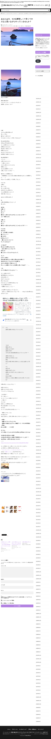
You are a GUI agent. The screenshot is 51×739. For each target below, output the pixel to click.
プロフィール (14, 729)
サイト (2, 590)
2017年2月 (38, 272)
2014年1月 (38, 401)
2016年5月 (38, 303)
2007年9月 (38, 665)
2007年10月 (38, 662)
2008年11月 (38, 617)
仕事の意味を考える (26, 541)
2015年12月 (38, 321)
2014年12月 (38, 363)
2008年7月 (38, 631)
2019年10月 (38, 161)
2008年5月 (38, 637)
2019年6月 (38, 175)
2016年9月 (38, 290)
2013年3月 (38, 436)
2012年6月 (38, 467)
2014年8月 (38, 376)
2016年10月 (38, 286)
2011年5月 (38, 512)
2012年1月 (38, 484)
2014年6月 (38, 383)
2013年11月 (38, 408)
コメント (3, 565)
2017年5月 (38, 262)
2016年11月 (38, 283)
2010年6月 (38, 550)
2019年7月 (38, 171)
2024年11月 (38, 102)
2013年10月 (38, 411)
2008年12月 (38, 613)
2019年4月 (38, 182)
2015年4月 (38, 349)
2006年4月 (38, 721)
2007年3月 (38, 686)
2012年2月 (38, 481)
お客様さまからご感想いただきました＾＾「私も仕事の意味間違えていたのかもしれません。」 (5, 544)
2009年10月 (38, 578)
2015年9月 (38, 331)
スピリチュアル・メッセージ (12, 13)
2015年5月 (38, 345)
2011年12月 (38, 488)
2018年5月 (38, 220)
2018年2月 (38, 230)
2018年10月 (38, 203)
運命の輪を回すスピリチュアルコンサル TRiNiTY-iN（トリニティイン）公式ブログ (25, 5)
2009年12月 (38, 571)
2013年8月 (38, 418)
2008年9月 (38, 624)
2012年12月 (38, 446)
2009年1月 (38, 610)
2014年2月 (38, 397)
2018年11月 (38, 199)
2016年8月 (38, 293)
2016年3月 (38, 310)
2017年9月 (38, 248)
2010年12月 (38, 530)
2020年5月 (38, 136)
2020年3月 (38, 143)
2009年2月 (38, 606)
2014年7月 (38, 380)
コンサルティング (22, 729)
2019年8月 (38, 168)
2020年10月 (38, 119)
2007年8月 (38, 669)
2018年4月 (38, 223)
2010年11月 (38, 533)
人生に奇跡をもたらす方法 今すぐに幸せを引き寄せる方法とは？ (16, 543)
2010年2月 (38, 564)
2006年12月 (38, 697)
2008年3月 (38, 644)
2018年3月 (38, 227)
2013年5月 (38, 429)
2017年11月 (38, 241)
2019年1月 (38, 192)
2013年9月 (38, 415)
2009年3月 (38, 603)
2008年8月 (38, 627)
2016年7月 (38, 296)
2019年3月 (38, 185)
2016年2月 (38, 314)
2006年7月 (38, 711)
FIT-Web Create (44, 733)
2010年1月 (38, 568)
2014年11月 (38, 366)
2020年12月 (38, 112)
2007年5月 (38, 679)
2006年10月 (38, 704)
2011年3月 (38, 519)
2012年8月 (38, 460)
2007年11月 (38, 658)
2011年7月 (38, 505)
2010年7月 (38, 547)
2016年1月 (38, 317)
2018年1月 (38, 234)
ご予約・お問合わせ (32, 729)
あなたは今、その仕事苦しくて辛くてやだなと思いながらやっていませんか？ (33, 13)
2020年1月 (38, 150)
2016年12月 (38, 279)
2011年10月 (38, 495)
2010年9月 (38, 540)
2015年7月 (38, 338)
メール (3, 584)
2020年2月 (38, 147)
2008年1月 (38, 651)
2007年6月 (38, 676)
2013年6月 (38, 425)
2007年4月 (38, 683)
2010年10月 (38, 537)
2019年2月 (38, 189)
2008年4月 (38, 641)
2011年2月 (38, 523)
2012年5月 (38, 470)
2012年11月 (38, 450)
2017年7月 (38, 255)
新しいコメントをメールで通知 (7, 600)
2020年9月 (38, 122)
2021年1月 (38, 109)
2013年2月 (38, 439)
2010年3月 (38, 561)
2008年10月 (38, 620)
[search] (48, 10)
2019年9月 (38, 164)
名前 (2, 579)
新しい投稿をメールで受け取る (7, 603)
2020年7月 (38, 129)
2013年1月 (38, 443)
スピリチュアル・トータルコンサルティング (12, 449)
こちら (45, 45)
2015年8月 (38, 335)
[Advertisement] (17, 59)
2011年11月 (38, 491)
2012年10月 (38, 453)
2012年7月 (38, 463)
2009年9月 (38, 582)
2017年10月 (38, 244)
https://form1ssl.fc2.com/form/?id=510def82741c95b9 (14, 442)
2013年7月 (38, 422)
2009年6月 (38, 592)
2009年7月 (38, 589)
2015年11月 (38, 324)
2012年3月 (38, 477)
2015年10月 (38, 328)
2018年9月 (38, 206)
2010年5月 (38, 554)
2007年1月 (38, 693)
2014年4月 (38, 390)
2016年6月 (38, 300)
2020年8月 (38, 126)
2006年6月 (38, 714)
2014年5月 (38, 387)
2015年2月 (38, 356)
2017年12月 (38, 237)
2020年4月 (38, 140)
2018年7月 (38, 213)
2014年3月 (38, 394)
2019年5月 (38, 178)
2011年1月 (38, 526)
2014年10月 (38, 370)
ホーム (9, 729)
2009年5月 (38, 596)
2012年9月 (38, 457)
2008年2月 (38, 648)
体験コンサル (8, 451)
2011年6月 (38, 509)
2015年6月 (38, 342)
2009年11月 (38, 575)
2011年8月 (38, 502)
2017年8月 (38, 251)
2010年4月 (38, 557)
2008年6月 (38, 634)
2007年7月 (38, 672)
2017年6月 (38, 258)
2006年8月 (38, 707)
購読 (38, 61)
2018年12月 (38, 196)
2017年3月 (38, 269)
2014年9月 (38, 373)
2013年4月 (38, 432)
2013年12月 (38, 404)
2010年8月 (38, 544)
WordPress (28, 735)
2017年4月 (38, 265)
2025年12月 (38, 98)
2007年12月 (38, 655)
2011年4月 (38, 516)
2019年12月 (38, 154)
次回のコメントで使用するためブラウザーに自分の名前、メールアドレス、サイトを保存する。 (17, 597)
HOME (3, 13)
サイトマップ (40, 729)
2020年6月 (38, 133)
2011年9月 (38, 498)
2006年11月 (38, 700)
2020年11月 (38, 116)
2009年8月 (38, 585)
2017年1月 (38, 276)
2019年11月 (38, 157)
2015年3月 (38, 352)
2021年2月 (38, 105)
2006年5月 (38, 718)
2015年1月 (38, 359)
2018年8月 (38, 209)
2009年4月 (38, 599)
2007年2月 (38, 690)
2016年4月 (38, 307)
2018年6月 (38, 216)
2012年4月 (38, 474)
